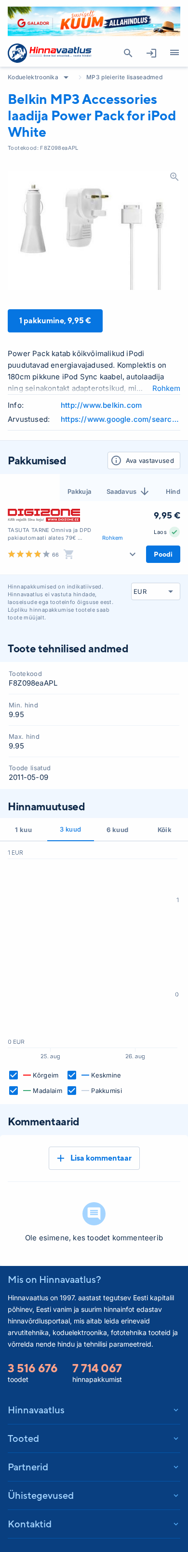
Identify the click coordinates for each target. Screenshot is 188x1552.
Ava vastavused (150, 460)
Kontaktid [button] (30, 1523)
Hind (173, 491)
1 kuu (23, 829)
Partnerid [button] (28, 1466)
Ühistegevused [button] (41, 1495)
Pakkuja (79, 491)
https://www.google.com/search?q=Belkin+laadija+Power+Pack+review (120, 419)
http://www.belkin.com (101, 405)
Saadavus (122, 491)
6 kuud (117, 829)
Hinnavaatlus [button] (36, 1409)
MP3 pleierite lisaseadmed (124, 77)
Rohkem (166, 388)
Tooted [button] (23, 1438)
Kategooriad (174, 53)
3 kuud (70, 829)
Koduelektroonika (33, 77)
